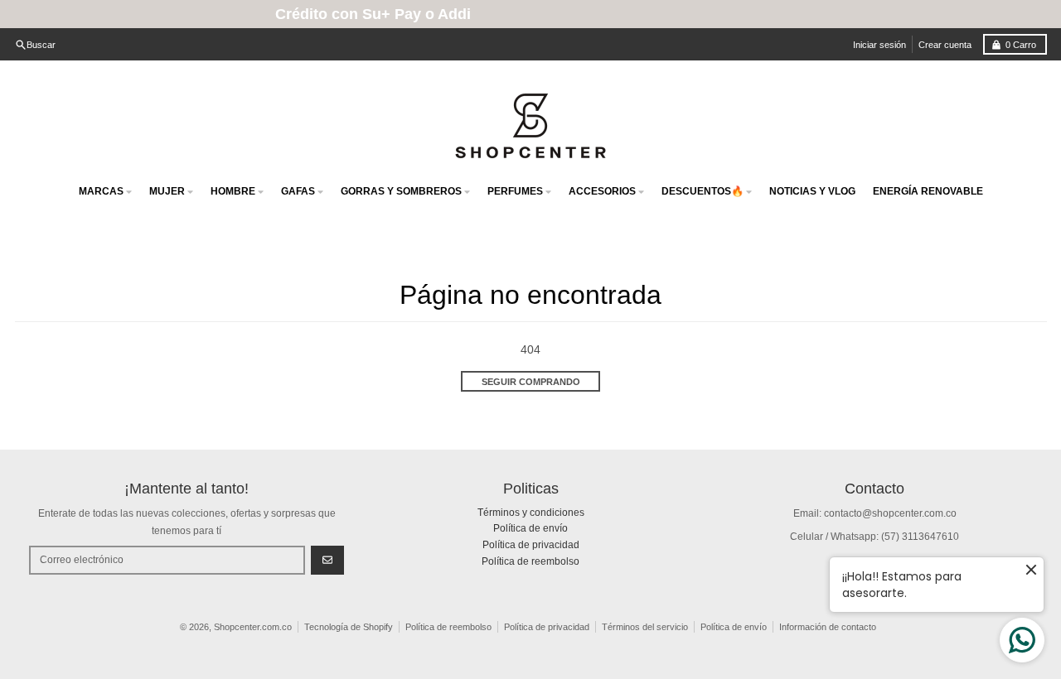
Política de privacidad (546, 627)
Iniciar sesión (879, 45)
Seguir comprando (531, 382)
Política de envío (733, 627)
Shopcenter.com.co (253, 627)
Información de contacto (827, 627)
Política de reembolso (448, 627)
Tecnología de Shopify (348, 627)
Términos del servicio (645, 627)
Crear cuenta (944, 45)
